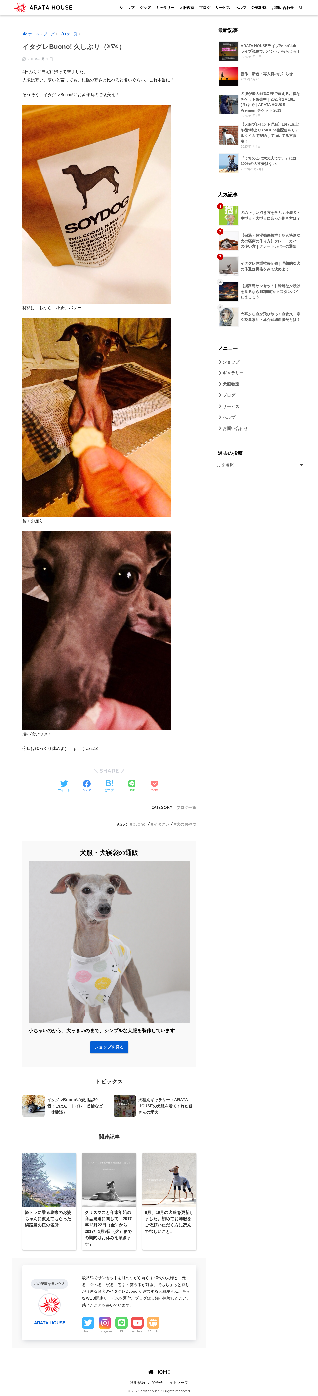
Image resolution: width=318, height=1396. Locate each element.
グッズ (145, 7)
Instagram (105, 1331)
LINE (121, 1331)
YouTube (137, 1331)
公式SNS (259, 7)
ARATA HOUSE (50, 7)
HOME (162, 1372)
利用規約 (137, 1383)
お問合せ (155, 1383)
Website (153, 1331)
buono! (140, 824)
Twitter (88, 1331)
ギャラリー (165, 7)
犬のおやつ (186, 824)
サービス (222, 7)
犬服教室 (186, 7)
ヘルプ (240, 7)
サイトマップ (177, 1383)
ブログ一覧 (186, 807)
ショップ (127, 7)
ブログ (204, 7)
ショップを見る (109, 1047)
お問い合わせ (283, 7)
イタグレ (161, 824)
